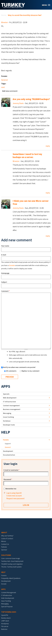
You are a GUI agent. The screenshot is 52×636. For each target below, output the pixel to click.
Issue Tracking (6, 601)
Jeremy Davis (18, 103)
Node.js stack (6, 618)
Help (5, 432)
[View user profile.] (5, 102)
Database (6, 421)
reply (48, 146)
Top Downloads (8, 612)
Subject (4, 282)
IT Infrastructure (9, 402)
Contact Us (5, 544)
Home (3, 15)
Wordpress (5, 623)
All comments (11, 371)
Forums (6, 440)
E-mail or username (11, 470)
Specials (6, 394)
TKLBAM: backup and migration (12, 564)
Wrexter (4, 22)
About (4, 532)
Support (8, 443)
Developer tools (9, 425)
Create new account (14, 495)
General (4, 80)
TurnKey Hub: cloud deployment (12, 561)
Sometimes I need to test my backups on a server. (27, 155)
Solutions (6, 555)
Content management (11, 405)
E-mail (3, 255)
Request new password (15, 498)
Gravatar (12, 265)
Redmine (4, 629)
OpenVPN (4, 615)
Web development (9, 398)
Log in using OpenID (14, 493)
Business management (11, 409)
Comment (5, 291)
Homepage (5, 273)
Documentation (9, 455)
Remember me (11, 489)
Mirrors (3, 541)
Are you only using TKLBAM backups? (31, 99)
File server (4, 626)
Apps (5, 386)
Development (8, 451)
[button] (46, 5)
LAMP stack (5, 621)
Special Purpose (6, 606)
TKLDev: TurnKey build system (11, 567)
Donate (3, 584)
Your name (5, 246)
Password (8, 479)
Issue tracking (8, 417)
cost (3, 87)
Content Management (8, 592)
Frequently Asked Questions (10, 578)
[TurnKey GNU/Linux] (13, 7)
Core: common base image (10, 558)
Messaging (7, 413)
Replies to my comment (30, 371)
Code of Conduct (7, 538)
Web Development (7, 598)
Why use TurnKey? (7, 536)
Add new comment (10, 91)
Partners (4, 547)
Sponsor (4, 550)
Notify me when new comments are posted (19, 367)
